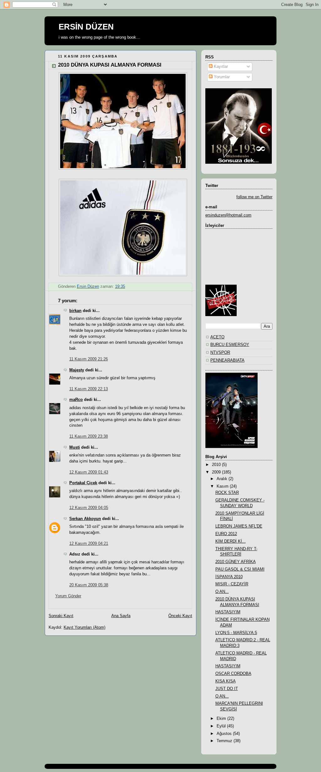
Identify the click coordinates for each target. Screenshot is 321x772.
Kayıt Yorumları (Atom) (84, 627)
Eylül (222, 726)
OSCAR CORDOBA (233, 673)
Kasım (223, 486)
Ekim (222, 718)
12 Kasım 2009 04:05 (88, 508)
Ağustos (225, 733)
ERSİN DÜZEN (86, 26)
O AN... (222, 591)
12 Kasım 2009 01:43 (88, 472)
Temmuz (225, 741)
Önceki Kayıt (180, 616)
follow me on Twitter (254, 197)
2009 (217, 472)
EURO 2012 (226, 534)
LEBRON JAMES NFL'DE (238, 526)
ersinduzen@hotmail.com (228, 215)
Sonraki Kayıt (61, 616)
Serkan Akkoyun (85, 519)
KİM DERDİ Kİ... (230, 541)
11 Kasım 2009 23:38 (88, 436)
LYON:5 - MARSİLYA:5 (236, 633)
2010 (217, 465)
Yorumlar (221, 77)
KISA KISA (225, 681)
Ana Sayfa (120, 616)
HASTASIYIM (227, 612)
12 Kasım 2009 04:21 (88, 543)
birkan (75, 311)
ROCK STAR (227, 492)
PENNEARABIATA (227, 360)
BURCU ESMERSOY (229, 344)
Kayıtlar (220, 66)
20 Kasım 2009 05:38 (88, 585)
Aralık (223, 479)
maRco (76, 399)
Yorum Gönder (68, 596)
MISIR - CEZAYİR (231, 584)
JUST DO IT (226, 689)
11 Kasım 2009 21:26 (88, 359)
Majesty (76, 370)
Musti (74, 447)
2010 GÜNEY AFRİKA (235, 562)
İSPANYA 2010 (229, 577)
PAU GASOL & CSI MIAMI (240, 569)
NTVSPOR (220, 352)
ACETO (217, 337)
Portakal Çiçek (83, 483)
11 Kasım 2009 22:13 (88, 389)
